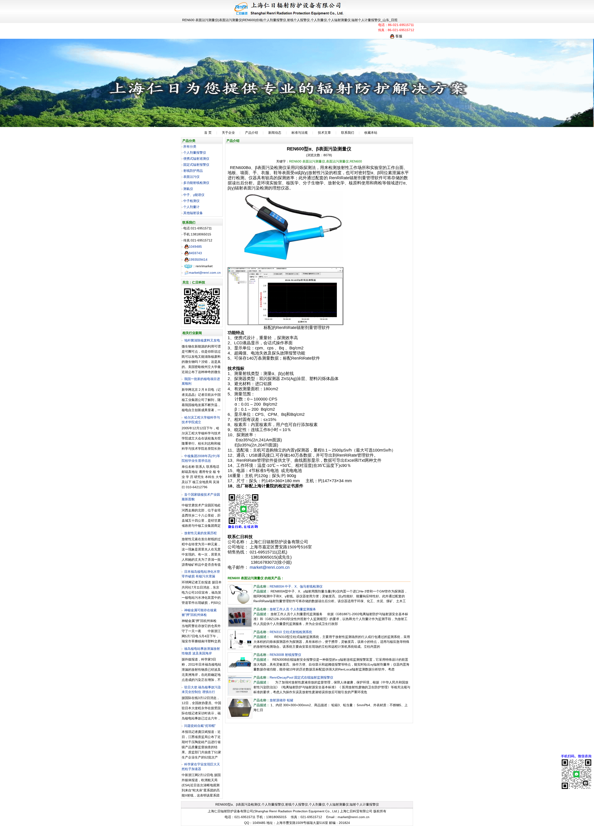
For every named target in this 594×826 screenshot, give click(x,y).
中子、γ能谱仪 (193, 195)
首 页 (208, 132)
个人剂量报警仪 (194, 152)
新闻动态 (274, 132)
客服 (398, 36)
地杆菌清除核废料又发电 (202, 340)
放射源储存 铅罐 (281, 700)
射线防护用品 (193, 170)
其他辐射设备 (193, 213)
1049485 (195, 246)
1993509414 (198, 259)
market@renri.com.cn (205, 272)
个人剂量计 (191, 207)
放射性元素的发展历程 (200, 533)
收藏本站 (370, 132)
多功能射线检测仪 (196, 183)
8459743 (195, 253)
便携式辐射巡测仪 (196, 158)
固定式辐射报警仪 (196, 164)
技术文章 (324, 132)
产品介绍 (251, 132)
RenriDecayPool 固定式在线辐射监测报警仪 (301, 677)
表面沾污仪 (191, 177)
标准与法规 (299, 132)
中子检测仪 (191, 201)
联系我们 (347, 132)
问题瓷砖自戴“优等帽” (200, 726)
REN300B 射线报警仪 (285, 655)
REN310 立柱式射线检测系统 (291, 632)
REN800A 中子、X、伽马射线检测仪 (296, 586)
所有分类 (189, 146)
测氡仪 (188, 189)
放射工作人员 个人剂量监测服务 (293, 609)
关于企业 (228, 132)
